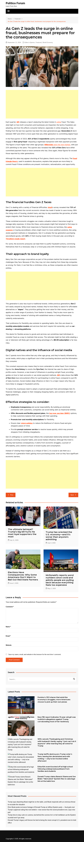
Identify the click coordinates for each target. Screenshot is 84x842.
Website (8, 645)
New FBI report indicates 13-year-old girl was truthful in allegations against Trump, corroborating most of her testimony (57, 719)
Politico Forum (15, 3)
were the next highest (57, 145)
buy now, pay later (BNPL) (59, 413)
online (58, 122)
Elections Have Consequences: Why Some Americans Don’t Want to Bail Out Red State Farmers (23, 576)
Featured (39, 42)
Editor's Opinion (29, 42)
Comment (10, 607)
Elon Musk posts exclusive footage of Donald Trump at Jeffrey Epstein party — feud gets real (41, 807)
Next (72, 495)
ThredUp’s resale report (15, 239)
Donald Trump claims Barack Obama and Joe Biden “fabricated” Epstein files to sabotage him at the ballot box (57, 779)
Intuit (50, 207)
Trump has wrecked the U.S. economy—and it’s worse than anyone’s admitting (59, 536)
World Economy (48, 42)
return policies (27, 423)
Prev (11, 495)
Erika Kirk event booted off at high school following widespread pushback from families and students (55, 769)
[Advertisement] (42, 104)
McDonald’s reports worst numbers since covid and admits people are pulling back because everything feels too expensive (60, 580)
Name (8, 627)
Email (8, 636)
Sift (18, 122)
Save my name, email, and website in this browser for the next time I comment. (34, 654)
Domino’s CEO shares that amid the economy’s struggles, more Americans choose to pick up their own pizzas (54, 699)
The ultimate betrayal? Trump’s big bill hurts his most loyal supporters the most (22, 533)
